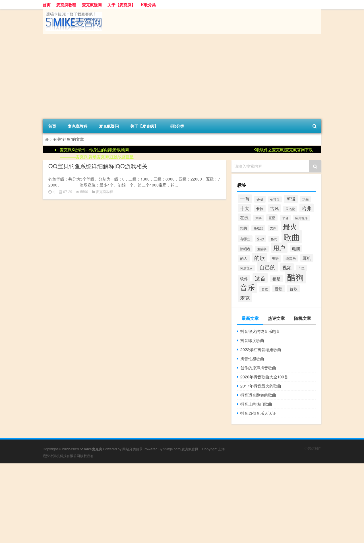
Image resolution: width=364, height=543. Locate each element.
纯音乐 (291, 258)
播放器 (258, 228)
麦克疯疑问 (92, 4)
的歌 (259, 258)
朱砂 (260, 238)
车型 (301, 268)
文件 (273, 228)
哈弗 (306, 208)
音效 (265, 289)
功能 (305, 199)
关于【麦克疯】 (121, 4)
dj (54, 191)
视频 (286, 267)
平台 (285, 217)
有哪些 (245, 238)
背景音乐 (246, 268)
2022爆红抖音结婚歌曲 (260, 349)
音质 (279, 288)
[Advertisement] (182, 76)
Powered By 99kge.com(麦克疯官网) (172, 448)
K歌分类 (148, 4)
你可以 (275, 199)
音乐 (247, 287)
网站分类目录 (132, 448)
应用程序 (301, 217)
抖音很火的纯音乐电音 (260, 331)
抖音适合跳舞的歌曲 (258, 395)
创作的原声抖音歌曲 (258, 367)
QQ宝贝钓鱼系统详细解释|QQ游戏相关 (98, 166)
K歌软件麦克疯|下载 (283, 149)
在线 (244, 217)
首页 (47, 4)
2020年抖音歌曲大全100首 (264, 377)
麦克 (245, 297)
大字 (258, 217)
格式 (274, 239)
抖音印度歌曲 (252, 340)
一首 (245, 198)
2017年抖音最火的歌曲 (260, 386)
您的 (243, 228)
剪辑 (290, 199)
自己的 (267, 267)
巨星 (271, 217)
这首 (260, 278)
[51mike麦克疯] (72, 11)
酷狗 (295, 277)
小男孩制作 (312, 447)
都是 (276, 278)
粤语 (275, 258)
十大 (244, 208)
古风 (274, 208)
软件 (244, 278)
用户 (279, 247)
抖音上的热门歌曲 (256, 404)
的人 (243, 258)
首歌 (293, 288)
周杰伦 (290, 209)
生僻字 (261, 249)
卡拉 (259, 208)
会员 (260, 199)
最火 (290, 226)
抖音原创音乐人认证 (258, 413)
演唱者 (245, 248)
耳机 (307, 258)
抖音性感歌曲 (252, 358)
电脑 (296, 248)
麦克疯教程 (66, 4)
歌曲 (292, 237)
